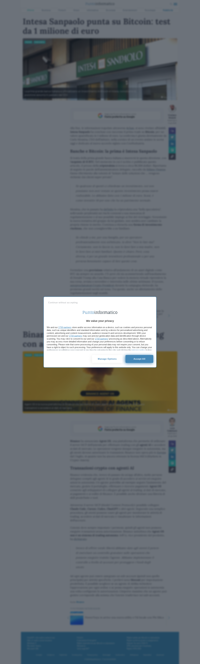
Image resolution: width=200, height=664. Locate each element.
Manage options (107, 359)
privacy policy (138, 350)
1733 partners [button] (64, 327)
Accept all (139, 359)
